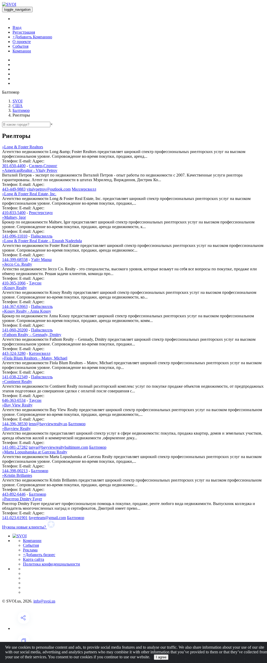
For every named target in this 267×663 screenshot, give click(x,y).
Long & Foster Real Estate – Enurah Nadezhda (42, 241)
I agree (161, 657)
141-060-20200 (15, 330)
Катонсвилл (39, 353)
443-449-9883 (14, 189)
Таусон (35, 283)
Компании (22, 51)
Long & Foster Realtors (22, 147)
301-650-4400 (14, 165)
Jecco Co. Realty (17, 264)
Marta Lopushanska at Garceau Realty (34, 452)
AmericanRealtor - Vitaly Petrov (29, 170)
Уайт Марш (41, 259)
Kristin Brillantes (17, 475)
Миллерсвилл (84, 189)
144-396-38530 (15, 424)
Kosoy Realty (14, 287)
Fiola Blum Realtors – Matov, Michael (34, 358)
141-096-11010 (14, 236)
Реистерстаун (41, 212)
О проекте (22, 41)
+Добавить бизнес (39, 554)
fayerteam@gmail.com (47, 517)
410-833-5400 (14, 212)
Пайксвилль (41, 236)
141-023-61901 (15, 517)
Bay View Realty (17, 405)
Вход (17, 27)
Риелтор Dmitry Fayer (22, 499)
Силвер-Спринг (43, 165)
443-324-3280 (14, 353)
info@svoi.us (44, 601)
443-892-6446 (14, 494)
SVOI (17, 101)
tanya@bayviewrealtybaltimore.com (58, 447)
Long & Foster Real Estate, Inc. (29, 194)
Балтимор (21, 110)
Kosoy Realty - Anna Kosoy (26, 311)
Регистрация (24, 32)
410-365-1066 (14, 283)
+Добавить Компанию (32, 37)
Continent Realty (17, 381)
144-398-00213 (15, 471)
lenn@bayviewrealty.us (48, 424)
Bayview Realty (16, 428)
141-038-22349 (15, 377)
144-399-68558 (15, 259)
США (18, 106)
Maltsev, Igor (14, 217)
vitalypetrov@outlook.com (49, 189)
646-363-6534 (14, 400)
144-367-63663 (15, 306)
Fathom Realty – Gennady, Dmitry (31, 334)
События (20, 46)
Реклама (30, 550)
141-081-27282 (15, 447)
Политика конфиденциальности (51, 564)
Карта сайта (33, 559)
